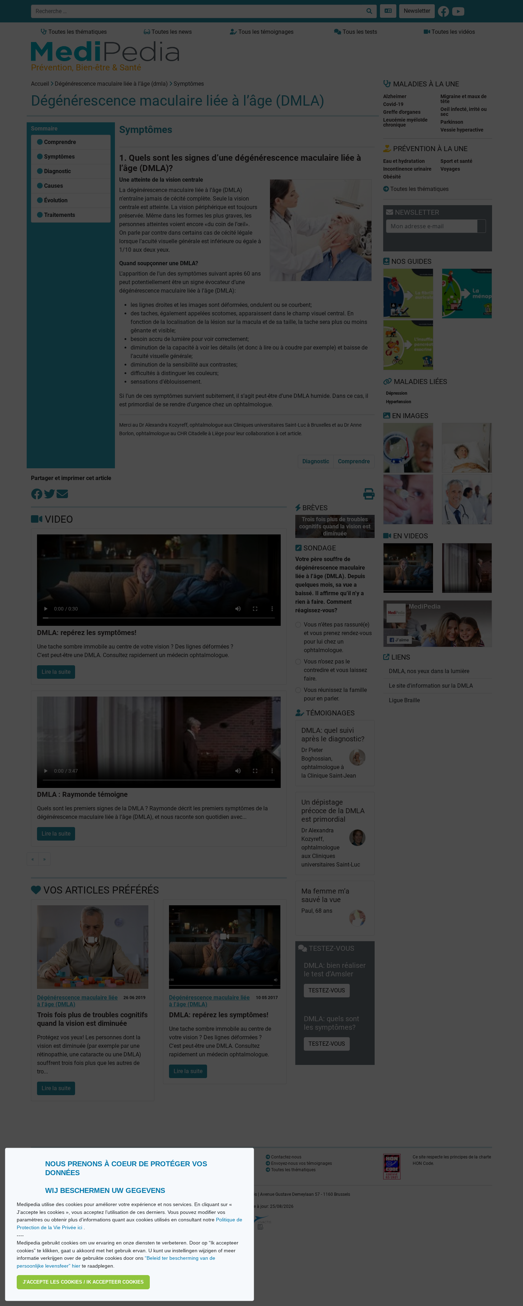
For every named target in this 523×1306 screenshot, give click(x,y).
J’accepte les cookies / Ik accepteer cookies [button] (83, 1282)
